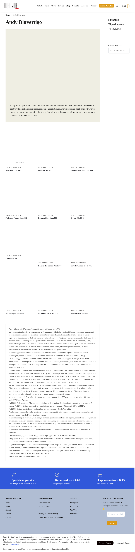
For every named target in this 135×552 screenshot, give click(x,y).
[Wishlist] (30, 133)
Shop (8, 506)
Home (8, 15)
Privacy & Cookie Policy (48, 514)
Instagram (74, 503)
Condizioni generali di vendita (50, 517)
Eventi (8, 514)
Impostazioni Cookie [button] (121, 543)
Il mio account (44, 503)
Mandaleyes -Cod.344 (15, 313)
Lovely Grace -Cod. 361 (81, 266)
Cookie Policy (14, 544)
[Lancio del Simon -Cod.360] (52, 242)
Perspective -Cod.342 (80, 313)
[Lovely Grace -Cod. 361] (85, 242)
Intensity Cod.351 (13, 170)
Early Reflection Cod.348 (82, 170)
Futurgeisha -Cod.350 (47, 218)
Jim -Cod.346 (11, 258)
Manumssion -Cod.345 (48, 313)
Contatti (9, 517)
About (8, 510)
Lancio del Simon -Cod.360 (50, 266)
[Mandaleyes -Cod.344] (20, 290)
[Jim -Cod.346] (20, 239)
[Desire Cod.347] (52, 147)
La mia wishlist (44, 506)
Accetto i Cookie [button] (105, 543)
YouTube (74, 510)
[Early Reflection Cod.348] (85, 147)
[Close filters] (100, 20)
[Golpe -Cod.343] (85, 195)
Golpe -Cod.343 (78, 218)
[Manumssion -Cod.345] (52, 290)
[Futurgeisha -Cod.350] (52, 195)
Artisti (8, 503)
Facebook (74, 506)
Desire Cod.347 (45, 170)
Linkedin (74, 514)
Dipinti (116, 29)
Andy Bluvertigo (13, 167)
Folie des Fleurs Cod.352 (16, 218)
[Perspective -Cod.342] (85, 290)
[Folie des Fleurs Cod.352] (20, 195)
